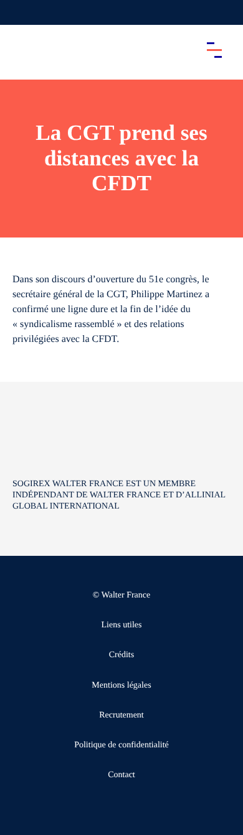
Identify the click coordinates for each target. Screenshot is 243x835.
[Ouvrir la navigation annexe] (19, 12)
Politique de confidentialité (121, 745)
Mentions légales (121, 685)
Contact (121, 775)
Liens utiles (122, 625)
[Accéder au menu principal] (214, 50)
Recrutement (121, 715)
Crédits (121, 655)
